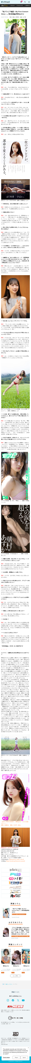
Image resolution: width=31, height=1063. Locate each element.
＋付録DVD (27, 5)
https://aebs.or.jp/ (4, 1044)
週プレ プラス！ (9, 984)
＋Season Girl (19, 5)
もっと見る (15, 975)
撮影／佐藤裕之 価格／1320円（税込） (11, 825)
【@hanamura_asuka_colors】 (16, 859)
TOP (3, 984)
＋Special (12, 5)
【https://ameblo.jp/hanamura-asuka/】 (15, 861)
